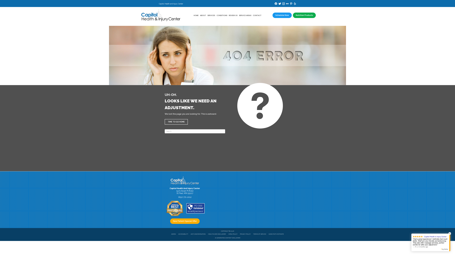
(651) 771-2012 (184, 197)
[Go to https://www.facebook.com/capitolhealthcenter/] (276, 4)
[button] (176, 122)
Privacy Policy (245, 234)
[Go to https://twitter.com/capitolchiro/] (279, 4)
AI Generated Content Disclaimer (227, 238)
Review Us (233, 15)
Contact (257, 15)
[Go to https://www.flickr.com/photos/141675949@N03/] (287, 4)
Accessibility (183, 234)
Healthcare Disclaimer (217, 234)
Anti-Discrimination (198, 234)
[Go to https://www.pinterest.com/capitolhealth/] (291, 4)
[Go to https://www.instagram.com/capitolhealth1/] (283, 4)
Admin (173, 234)
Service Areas (245, 15)
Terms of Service (259, 234)
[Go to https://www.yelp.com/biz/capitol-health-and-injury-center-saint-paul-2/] (295, 4)
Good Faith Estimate (276, 234)
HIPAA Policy (232, 234)
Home (196, 15)
